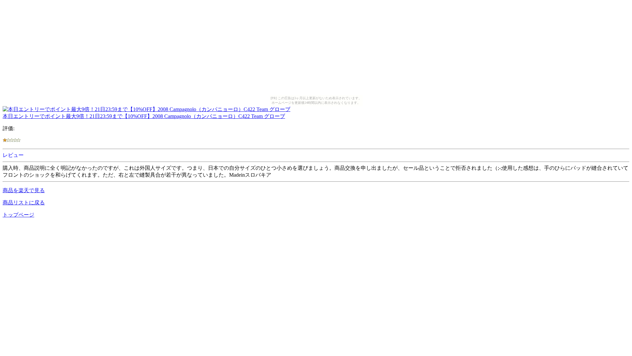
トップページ (18, 215)
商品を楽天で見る (24, 190)
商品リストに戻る (24, 202)
